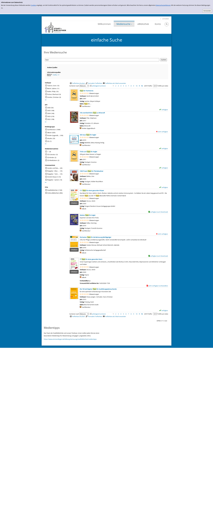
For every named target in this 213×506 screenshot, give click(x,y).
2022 (48, 119)
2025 (48, 110)
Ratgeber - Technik (53, 174)
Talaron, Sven (51, 86)
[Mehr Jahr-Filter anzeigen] (45, 122)
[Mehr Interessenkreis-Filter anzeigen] (45, 182)
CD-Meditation (52, 160)
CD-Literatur (51, 154)
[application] (124, 24)
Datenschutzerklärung (163, 5)
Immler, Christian (53, 97)
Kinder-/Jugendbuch (53, 135)
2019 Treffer (148, 86)
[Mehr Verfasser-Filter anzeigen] (45, 100)
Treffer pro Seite (162, 86)
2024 (48, 113)
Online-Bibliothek (53, 193)
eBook (49, 133)
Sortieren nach (74, 86)
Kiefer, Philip (51, 91)
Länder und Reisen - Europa (53, 168)
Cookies (33, 5)
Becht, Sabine (51, 88)
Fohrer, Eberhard (53, 94)
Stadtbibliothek (52, 190)
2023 (48, 116)
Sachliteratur (51, 130)
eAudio (49, 138)
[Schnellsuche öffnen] (167, 24)
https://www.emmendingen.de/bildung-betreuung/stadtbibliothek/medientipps (70, 339)
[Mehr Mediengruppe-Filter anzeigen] (45, 144)
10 (136, 86)
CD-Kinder (50, 157)
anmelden (165, 19)
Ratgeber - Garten (53, 180)
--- (48, 152)
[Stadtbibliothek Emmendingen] (55, 27)
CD (48, 141)
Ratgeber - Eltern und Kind (53, 171)
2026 (48, 108)
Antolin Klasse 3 (52, 177)
